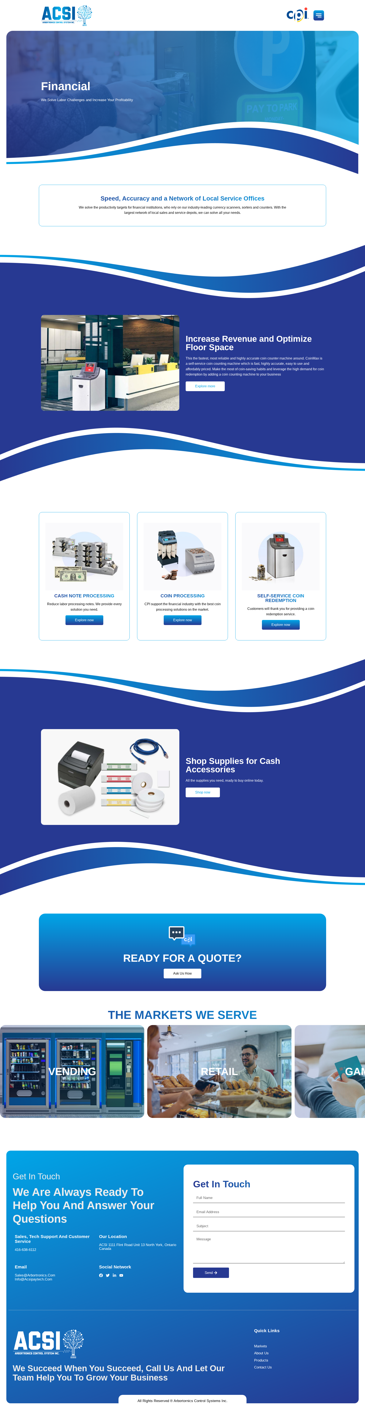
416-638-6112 (25, 1250)
